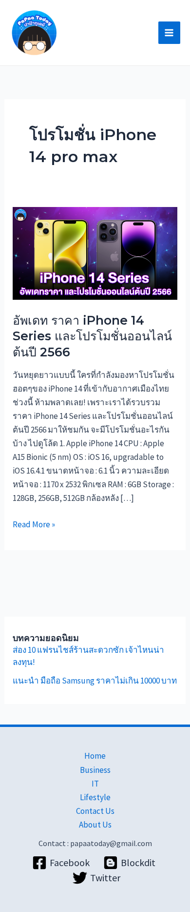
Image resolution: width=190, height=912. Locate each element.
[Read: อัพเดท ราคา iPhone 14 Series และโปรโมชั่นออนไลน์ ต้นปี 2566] (95, 252)
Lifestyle (95, 797)
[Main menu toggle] (169, 32)
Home (95, 755)
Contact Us (95, 811)
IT (95, 783)
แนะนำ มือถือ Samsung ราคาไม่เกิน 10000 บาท (95, 680)
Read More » (34, 524)
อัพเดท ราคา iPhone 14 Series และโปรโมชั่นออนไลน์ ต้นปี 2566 (92, 336)
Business (95, 770)
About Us (95, 824)
